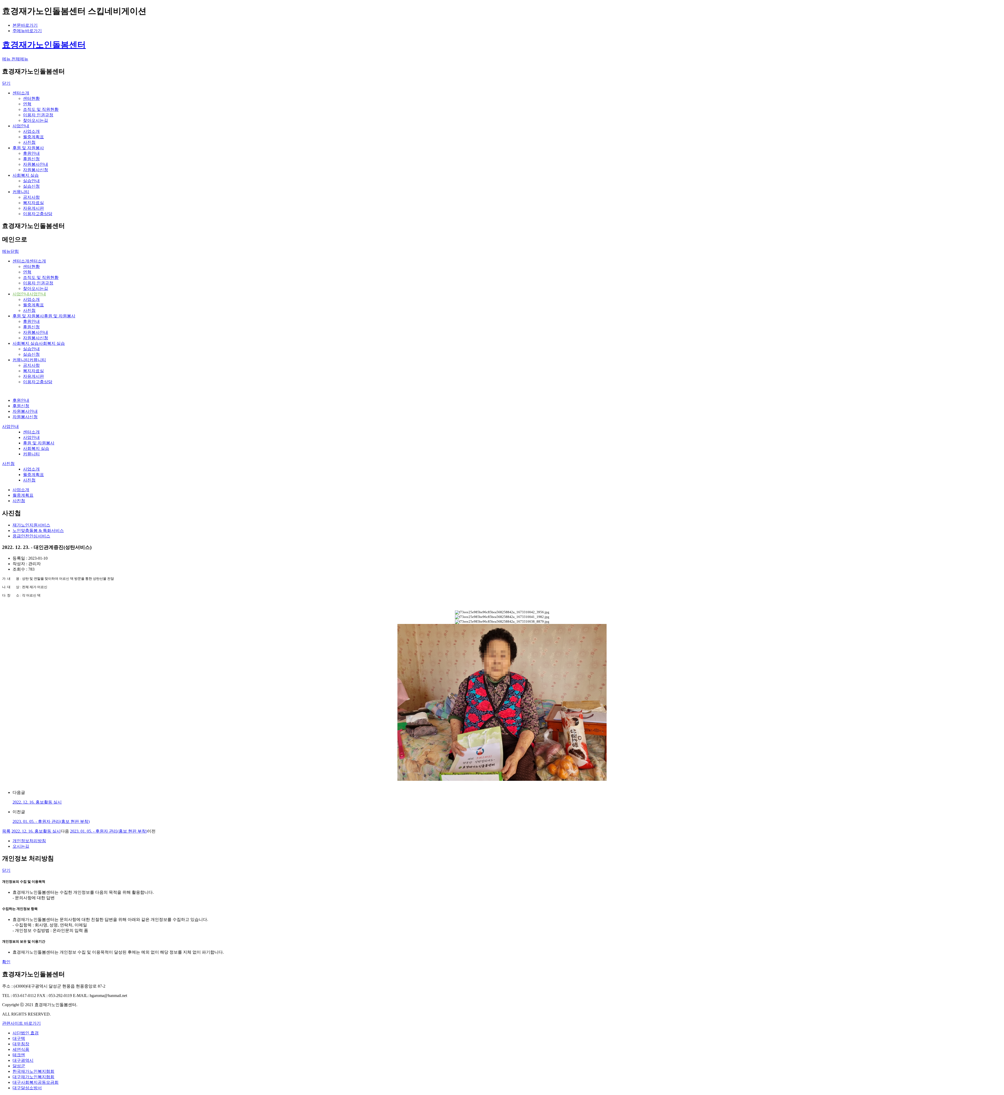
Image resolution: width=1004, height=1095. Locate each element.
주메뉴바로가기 (27, 30)
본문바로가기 (25, 25)
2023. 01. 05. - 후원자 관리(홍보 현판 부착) (51, 821)
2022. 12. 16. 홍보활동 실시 (37, 802)
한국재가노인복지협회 (33, 1071)
